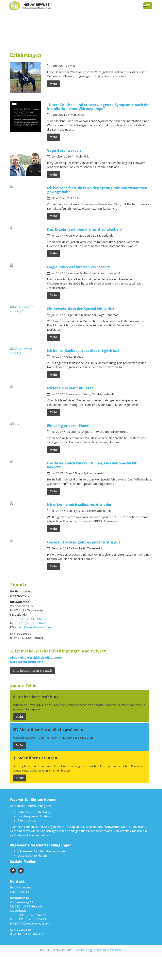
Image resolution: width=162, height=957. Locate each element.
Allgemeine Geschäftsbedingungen (36, 657)
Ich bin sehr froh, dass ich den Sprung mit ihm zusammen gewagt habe (97, 189)
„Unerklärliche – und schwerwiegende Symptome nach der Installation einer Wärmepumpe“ (98, 106)
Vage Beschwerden (64, 150)
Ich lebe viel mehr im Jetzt (70, 388)
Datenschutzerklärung (26, 662)
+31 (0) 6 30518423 (32, 623)
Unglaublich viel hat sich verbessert (78, 267)
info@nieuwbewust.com (35, 627)
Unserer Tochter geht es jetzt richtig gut (83, 542)
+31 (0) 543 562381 (33, 619)
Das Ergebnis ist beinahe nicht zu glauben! (84, 229)
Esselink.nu (115, 950)
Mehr (53, 84)
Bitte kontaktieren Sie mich (32, 670)
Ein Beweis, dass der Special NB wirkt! (80, 308)
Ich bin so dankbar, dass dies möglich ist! (83, 350)
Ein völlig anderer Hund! (68, 425)
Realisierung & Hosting (90, 950)
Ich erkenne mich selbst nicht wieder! (80, 504)
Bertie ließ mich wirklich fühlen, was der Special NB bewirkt (92, 465)
